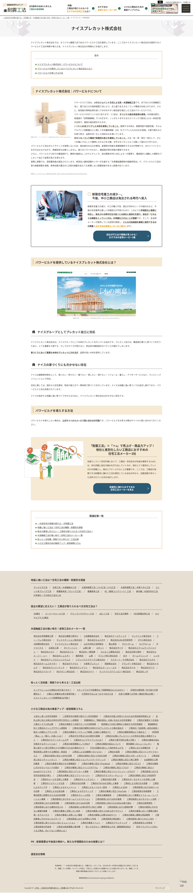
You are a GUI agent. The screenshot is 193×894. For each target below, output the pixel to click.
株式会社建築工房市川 (68, 636)
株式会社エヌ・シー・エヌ (104, 667)
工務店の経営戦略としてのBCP (76, 743)
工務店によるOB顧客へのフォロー (87, 751)
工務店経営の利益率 (42, 826)
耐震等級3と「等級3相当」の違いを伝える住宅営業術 (108, 720)
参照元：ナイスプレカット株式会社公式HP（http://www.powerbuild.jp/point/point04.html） (59, 174)
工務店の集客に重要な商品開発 (136, 814)
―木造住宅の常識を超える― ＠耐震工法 (177, 2)
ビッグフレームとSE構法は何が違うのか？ (52, 689)
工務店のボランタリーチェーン (109, 775)
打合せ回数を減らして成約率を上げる (107, 747)
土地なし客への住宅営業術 (45, 716)
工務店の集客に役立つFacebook (96, 763)
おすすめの (107, 8)
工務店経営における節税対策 (120, 807)
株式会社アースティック (115, 636)
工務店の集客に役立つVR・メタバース (129, 755)
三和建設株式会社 (91, 636)
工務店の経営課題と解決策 (68, 826)
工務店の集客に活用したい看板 (68, 814)
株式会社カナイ (87, 671)
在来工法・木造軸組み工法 (64, 587)
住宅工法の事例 (121, 613)
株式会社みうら (67, 651)
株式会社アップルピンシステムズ (55, 659)
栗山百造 (113, 643)
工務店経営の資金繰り (111, 818)
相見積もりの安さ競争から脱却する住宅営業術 (122, 724)
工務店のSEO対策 (77, 783)
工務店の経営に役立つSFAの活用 (57, 755)
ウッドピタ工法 (40, 587)
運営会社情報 (38, 854)
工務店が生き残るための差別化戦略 (84, 736)
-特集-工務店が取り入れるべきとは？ (79, 8)
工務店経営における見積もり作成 (81, 818)
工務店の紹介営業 (108, 779)
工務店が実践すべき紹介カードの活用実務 (77, 724)
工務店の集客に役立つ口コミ (128, 763)
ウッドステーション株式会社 (69, 640)
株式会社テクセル (70, 663)
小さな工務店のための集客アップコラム (134, 8)
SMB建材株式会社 (41, 643)
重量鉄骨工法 (93, 591)
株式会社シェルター (61, 655)
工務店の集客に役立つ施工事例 (125, 759)
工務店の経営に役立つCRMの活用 (92, 755)
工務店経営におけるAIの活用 (77, 803)
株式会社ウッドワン (78, 667)
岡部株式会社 (110, 663)
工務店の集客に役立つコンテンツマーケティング (84, 759)
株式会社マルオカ (147, 659)
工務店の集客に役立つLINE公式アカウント (104, 810)
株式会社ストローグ (42, 671)
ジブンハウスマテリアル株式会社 (90, 659)
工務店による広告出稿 (54, 791)
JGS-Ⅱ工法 (104, 613)
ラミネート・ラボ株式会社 (122, 659)
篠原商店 (80, 655)
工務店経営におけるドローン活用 (141, 799)
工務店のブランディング (116, 822)
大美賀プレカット (91, 663)
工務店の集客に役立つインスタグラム (81, 767)
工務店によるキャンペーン (64, 787)
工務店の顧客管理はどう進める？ (132, 732)
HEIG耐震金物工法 (142, 613)
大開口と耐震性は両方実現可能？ (61, 693)
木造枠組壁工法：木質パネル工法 (135, 587)
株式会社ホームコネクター (45, 663)
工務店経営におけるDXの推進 (108, 799)
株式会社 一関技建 (87, 651)
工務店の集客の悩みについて (108, 743)
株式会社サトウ (116, 647)
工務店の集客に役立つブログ (116, 767)
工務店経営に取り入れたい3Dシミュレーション (54, 822)
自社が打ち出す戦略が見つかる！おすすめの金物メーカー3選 (122, 236)
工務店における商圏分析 (139, 747)
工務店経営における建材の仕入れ (48, 807)
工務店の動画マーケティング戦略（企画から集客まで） (87, 732)
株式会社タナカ (128, 667)
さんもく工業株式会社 (110, 651)
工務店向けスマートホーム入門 (54, 739)
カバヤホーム (145, 643)
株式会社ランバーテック (53, 667)
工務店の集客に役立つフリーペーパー (73, 775)
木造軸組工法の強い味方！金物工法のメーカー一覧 (60, 535)
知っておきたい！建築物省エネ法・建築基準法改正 (108, 826)
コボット (100, 647)
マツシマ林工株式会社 (108, 655)
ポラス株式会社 (145, 640)
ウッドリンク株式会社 (141, 636)
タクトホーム (128, 643)
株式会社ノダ (142, 671)
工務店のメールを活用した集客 (54, 779)
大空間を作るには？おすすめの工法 (97, 693)
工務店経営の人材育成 (142, 822)
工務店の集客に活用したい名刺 (66, 810)
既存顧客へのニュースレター (139, 743)
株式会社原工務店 (133, 651)
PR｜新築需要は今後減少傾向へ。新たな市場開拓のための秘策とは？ (68, 841)
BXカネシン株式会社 (66, 671)
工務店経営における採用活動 (46, 803)
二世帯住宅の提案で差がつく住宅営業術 (80, 716)
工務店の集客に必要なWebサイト (102, 814)
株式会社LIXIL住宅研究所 (122, 640)
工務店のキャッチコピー (84, 779)
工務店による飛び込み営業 (135, 783)
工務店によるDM (120, 787)
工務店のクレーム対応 (80, 795)
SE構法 (37, 613)
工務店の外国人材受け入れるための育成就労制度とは (127, 716)
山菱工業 (87, 647)
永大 (125, 655)
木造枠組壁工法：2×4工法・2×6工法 (98, 587)
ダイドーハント (71, 647)
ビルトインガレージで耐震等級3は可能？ (52, 697)
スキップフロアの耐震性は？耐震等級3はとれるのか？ (101, 689)
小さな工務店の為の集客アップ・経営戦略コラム (59, 543)
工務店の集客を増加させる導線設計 (60, 763)
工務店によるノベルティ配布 (94, 787)
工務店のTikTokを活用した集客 (105, 783)
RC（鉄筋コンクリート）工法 (118, 591)
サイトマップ (160, 888)
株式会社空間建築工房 (43, 636)
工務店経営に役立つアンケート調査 (72, 771)
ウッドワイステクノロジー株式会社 (115, 671)
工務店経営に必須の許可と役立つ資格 (85, 807)
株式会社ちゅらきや (96, 640)
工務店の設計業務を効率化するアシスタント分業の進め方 (98, 728)
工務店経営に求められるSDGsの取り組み (113, 803)
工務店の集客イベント (90, 822)
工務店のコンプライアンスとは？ (88, 739)
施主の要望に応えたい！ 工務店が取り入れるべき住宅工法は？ (65, 531)
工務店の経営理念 (144, 803)
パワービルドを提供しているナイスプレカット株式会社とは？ (65, 68)
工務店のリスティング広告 (52, 783)
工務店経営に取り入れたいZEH (140, 818)
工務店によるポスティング (81, 791)
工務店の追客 (114, 751)
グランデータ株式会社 (132, 663)
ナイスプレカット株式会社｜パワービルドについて (60, 64)
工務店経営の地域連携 (141, 791)
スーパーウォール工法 (55, 613)
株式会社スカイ (48, 651)
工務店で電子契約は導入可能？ (122, 739)
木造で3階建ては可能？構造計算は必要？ (136, 693)
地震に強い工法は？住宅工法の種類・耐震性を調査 (60, 527)
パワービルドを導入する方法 (50, 73)
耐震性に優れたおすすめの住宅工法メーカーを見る (122, 488)
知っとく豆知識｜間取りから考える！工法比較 (58, 539)
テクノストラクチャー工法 (82, 613)
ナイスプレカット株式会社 (66, 643)
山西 (91, 655)
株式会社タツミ (148, 667)
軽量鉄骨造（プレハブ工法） (69, 591)
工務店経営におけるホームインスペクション (70, 799)
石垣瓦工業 (54, 647)
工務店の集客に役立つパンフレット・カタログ (114, 771)
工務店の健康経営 (103, 795)
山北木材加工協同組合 (93, 643)
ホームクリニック (140, 655)
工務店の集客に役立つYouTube (112, 791)
